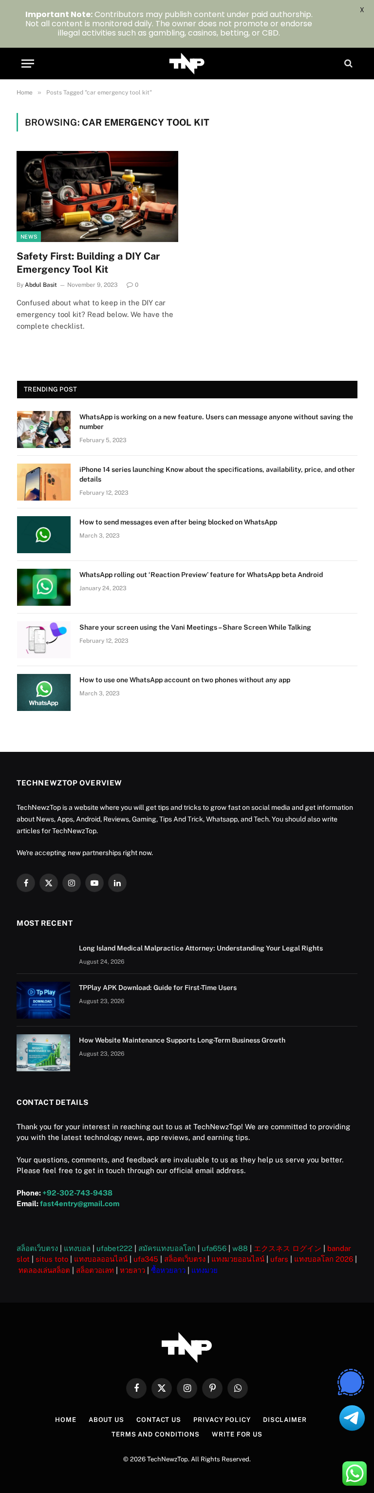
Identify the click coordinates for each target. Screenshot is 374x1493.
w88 (240, 1248)
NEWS (28, 237)
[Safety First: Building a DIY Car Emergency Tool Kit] (97, 196)
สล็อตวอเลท (95, 1270)
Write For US (237, 1434)
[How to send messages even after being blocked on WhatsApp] (44, 534)
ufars (279, 1259)
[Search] (347, 64)
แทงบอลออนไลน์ (101, 1259)
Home (65, 1419)
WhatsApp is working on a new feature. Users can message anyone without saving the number (216, 421)
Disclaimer (285, 1419)
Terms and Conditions (156, 1434)
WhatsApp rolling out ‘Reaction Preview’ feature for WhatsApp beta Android (201, 575)
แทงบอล (77, 1248)
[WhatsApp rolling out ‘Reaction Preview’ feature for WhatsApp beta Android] (44, 587)
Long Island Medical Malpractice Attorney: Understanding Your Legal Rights (201, 948)
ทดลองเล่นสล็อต (44, 1270)
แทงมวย (204, 1270)
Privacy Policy (222, 1419)
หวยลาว (132, 1270)
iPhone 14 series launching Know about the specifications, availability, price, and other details (217, 474)
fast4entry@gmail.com (79, 1203)
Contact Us (158, 1419)
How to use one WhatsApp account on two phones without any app (184, 680)
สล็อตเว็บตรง (37, 1248)
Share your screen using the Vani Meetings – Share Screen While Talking (195, 627)
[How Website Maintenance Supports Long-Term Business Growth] (43, 1052)
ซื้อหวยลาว (168, 1270)
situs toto (52, 1259)
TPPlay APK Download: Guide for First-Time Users (158, 987)
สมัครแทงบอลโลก (167, 1248)
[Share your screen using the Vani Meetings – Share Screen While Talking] (44, 639)
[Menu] (27, 64)
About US (106, 1419)
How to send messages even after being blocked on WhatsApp (178, 522)
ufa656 (214, 1248)
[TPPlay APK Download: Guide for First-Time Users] (43, 1000)
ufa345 (145, 1259)
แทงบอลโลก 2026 (323, 1259)
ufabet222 (114, 1248)
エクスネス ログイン (287, 1248)
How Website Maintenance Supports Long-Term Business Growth (182, 1040)
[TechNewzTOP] (187, 63)
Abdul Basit (41, 284)
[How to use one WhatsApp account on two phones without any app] (44, 692)
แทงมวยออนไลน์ (237, 1259)
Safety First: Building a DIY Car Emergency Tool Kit (88, 262)
